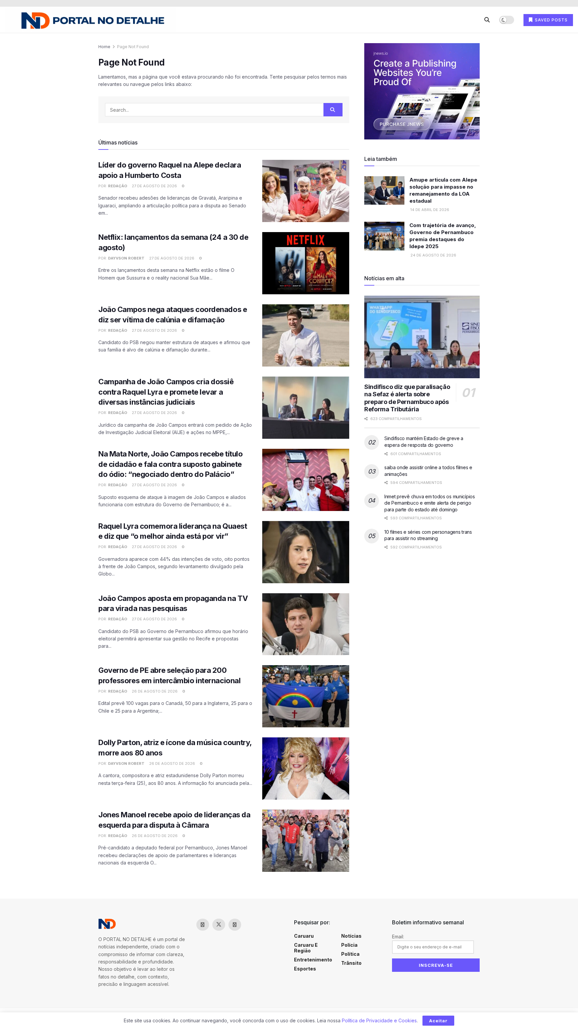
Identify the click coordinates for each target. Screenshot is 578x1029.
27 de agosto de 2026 (154, 186)
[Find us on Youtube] (251, 924)
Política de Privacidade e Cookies (379, 1020)
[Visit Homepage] (90, 19)
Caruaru (304, 936)
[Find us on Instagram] (234, 925)
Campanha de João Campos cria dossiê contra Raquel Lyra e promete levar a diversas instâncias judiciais (166, 392)
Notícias (351, 936)
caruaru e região (306, 947)
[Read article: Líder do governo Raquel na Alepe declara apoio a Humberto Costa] (305, 191)
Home (104, 46)
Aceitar (438, 1020)
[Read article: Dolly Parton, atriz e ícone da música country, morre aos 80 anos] (305, 768)
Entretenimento (313, 959)
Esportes (305, 968)
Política (350, 954)
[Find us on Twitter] (218, 925)
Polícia (349, 945)
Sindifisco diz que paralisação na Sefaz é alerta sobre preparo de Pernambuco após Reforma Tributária (407, 398)
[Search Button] (487, 20)
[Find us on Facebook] (202, 925)
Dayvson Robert (126, 258)
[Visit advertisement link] (422, 91)
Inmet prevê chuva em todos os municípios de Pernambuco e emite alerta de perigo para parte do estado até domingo (429, 503)
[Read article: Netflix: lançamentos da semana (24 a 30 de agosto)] (305, 263)
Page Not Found (133, 46)
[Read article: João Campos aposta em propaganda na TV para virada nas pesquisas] (305, 624)
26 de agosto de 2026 (154, 691)
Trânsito (351, 963)
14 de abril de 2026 (429, 209)
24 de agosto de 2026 (432, 255)
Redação (117, 186)
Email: (398, 936)
